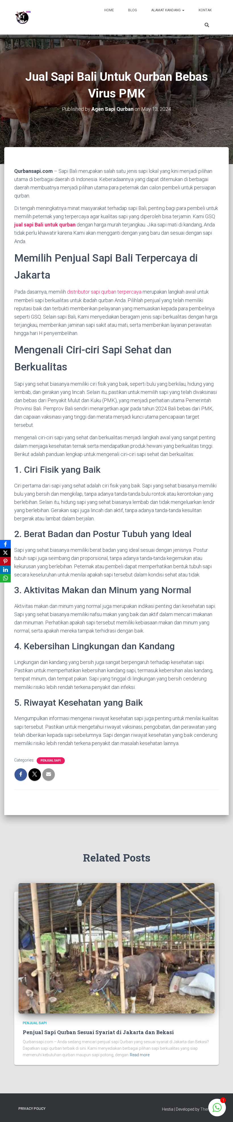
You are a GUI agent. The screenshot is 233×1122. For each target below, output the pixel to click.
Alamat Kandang (166, 10)
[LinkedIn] (5, 569)
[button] (183, 10)
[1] (217, 1110)
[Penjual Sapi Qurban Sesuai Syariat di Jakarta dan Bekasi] (116, 948)
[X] (5, 552)
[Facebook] (5, 544)
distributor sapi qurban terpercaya (104, 292)
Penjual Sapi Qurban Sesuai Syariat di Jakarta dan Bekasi (98, 1032)
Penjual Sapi (51, 760)
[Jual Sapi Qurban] (23, 17)
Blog (132, 10)
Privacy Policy (31, 1109)
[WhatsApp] (5, 578)
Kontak (205, 10)
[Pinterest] (5, 561)
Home (109, 10)
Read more (139, 1055)
